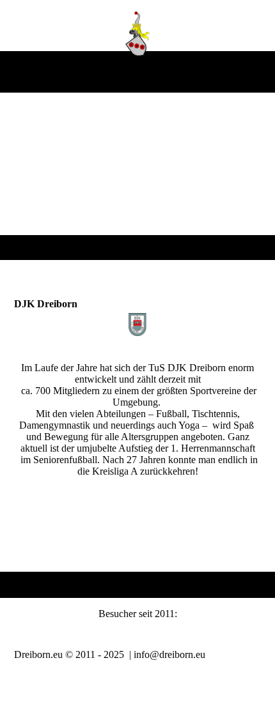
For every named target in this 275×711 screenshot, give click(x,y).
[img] (138, 33)
